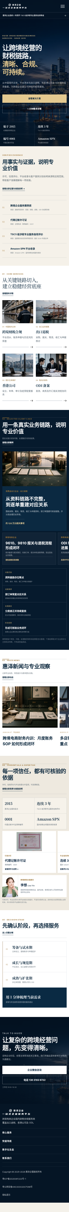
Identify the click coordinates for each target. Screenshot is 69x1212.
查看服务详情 (7, 293)
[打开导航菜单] (62, 6)
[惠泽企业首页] (14, 6)
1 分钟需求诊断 (34, 109)
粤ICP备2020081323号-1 (14, 1179)
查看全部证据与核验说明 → (13, 189)
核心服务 (7, 1132)
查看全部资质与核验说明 (12, 789)
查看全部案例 (7, 442)
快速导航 (7, 1141)
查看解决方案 (34, 98)
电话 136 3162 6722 (35, 1079)
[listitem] (34, 207)
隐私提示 (6, 1195)
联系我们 (7, 1158)
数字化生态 (8, 1149)
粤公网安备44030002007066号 (17, 1187)
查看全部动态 (7, 677)
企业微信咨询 (34, 1069)
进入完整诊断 (7, 933)
